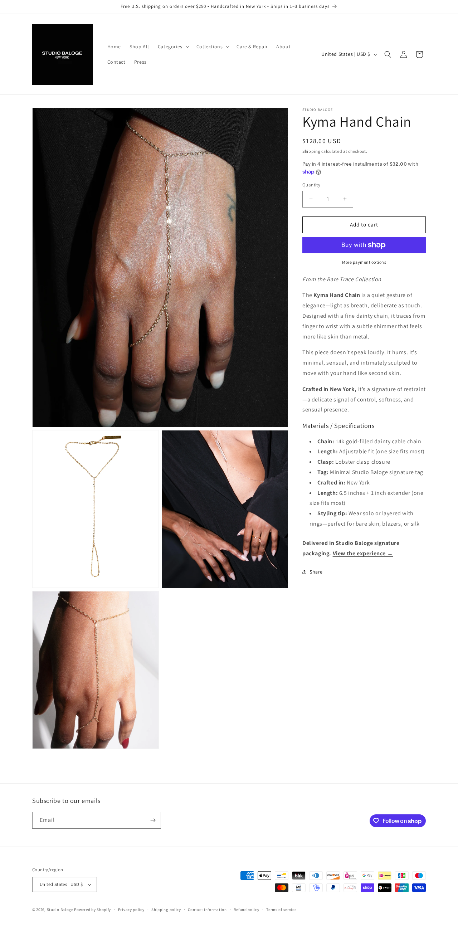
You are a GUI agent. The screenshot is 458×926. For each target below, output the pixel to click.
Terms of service (281, 909)
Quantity (311, 185)
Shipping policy (166, 909)
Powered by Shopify (92, 909)
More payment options (364, 262)
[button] (173, 46)
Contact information (207, 909)
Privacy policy (131, 909)
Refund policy (246, 909)
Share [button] (316, 572)
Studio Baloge (60, 909)
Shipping (311, 151)
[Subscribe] (153, 820)
